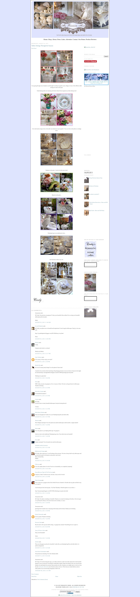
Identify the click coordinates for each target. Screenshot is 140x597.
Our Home (81, 39)
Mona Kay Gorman (39, 391)
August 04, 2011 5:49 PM (42, 502)
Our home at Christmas (93, 186)
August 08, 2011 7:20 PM (42, 538)
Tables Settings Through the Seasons (42, 46)
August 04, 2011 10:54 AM (43, 468)
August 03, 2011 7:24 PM (42, 424)
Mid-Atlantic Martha (39, 412)
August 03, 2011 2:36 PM (42, 361)
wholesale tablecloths (43, 566)
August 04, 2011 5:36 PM (42, 493)
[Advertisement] (96, 99)
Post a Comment (35, 574)
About (54, 39)
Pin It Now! (34, 48)
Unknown (37, 464)
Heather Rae (38, 365)
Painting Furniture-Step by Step (95, 178)
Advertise (69, 39)
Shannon (37, 420)
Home (45, 39)
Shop (50, 39)
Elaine (36, 428)
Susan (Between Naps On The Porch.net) (44, 472)
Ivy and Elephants (39, 326)
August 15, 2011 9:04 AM (42, 555)
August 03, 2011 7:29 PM (42, 436)
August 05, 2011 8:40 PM (42, 526)
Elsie (36, 381)
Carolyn (37, 399)
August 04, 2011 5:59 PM (42, 510)
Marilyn (37, 342)
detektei (37, 541)
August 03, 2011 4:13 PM (42, 387)
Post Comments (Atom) (43, 579)
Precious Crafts (38, 522)
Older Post (79, 576)
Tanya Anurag (38, 480)
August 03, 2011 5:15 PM (42, 408)
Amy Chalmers (38, 357)
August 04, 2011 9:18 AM (42, 460)
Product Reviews (91, 39)
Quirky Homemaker (39, 514)
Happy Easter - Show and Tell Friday (96, 210)
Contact (75, 39)
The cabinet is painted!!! (93, 194)
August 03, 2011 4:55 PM (42, 395)
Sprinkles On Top (78, 587)
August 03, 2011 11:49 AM (43, 322)
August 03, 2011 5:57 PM (42, 416)
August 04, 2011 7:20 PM (42, 518)
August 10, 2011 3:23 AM (42, 547)
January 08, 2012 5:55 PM (43, 570)
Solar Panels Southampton (41, 551)
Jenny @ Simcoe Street (40, 530)
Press (59, 39)
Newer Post (34, 576)
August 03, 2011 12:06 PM (43, 338)
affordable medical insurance (41, 445)
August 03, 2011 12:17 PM (43, 353)
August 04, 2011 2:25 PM (42, 476)
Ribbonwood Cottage (40, 451)
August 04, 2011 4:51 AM (42, 447)
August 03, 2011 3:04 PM (42, 378)
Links (63, 39)
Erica (36, 439)
